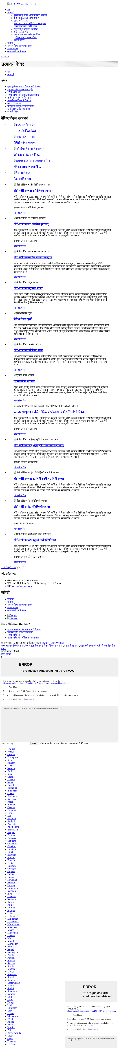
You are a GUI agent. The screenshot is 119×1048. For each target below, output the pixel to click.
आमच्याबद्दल (12, 48)
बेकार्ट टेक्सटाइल (71, 645)
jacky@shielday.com (22, 586)
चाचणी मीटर (19, 40)
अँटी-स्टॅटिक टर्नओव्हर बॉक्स (28, 350)
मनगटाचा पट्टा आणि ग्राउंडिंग (27, 34)
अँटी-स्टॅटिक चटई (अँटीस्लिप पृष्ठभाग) (33, 190)
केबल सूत (29, 645)
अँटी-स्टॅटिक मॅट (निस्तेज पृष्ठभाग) (31, 224)
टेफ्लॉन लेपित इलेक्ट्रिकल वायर (49, 645)
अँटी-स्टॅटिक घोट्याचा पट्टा (28, 288)
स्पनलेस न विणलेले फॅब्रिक (26, 29)
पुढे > (11, 567)
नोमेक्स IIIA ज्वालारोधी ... (27, 166)
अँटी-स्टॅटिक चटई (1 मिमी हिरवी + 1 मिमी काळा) (39, 478)
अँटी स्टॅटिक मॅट (21, 31)
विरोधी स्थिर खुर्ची (22, 319)
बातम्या (10, 43)
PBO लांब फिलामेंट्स (25, 130)
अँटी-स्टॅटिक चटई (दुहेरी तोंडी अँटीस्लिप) (35, 540)
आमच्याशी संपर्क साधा (16, 51)
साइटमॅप (45, 643)
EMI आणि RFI (21, 20)
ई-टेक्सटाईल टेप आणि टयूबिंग (26, 18)
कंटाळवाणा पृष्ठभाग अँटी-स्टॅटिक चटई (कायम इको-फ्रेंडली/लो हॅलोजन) (50, 412)
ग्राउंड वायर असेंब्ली (24, 381)
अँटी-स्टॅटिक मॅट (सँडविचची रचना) (32, 506)
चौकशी (17, 212)
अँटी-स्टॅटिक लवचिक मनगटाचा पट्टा (33, 257)
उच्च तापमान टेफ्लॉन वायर (12, 645)
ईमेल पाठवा (6, 654)
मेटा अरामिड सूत (22, 178)
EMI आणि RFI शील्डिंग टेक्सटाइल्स (30, 23)
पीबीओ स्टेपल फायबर (24, 142)
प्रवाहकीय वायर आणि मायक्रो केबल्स (30, 15)
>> (14, 567)
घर (8, 9)
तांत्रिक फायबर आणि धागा (25, 26)
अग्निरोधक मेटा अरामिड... (27, 154)
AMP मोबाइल (57, 643)
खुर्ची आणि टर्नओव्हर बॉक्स (25, 37)
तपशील (23, 212)
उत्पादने (10, 12)
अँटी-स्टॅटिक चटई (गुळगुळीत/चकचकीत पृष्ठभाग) (39, 445)
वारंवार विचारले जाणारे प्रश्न (19, 45)
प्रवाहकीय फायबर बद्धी (90, 645)
